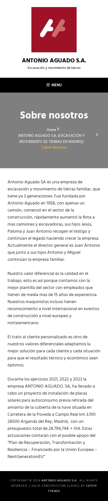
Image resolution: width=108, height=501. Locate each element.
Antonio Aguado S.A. (54, 61)
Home (51, 130)
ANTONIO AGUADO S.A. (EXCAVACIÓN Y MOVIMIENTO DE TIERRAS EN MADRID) (51, 139)
